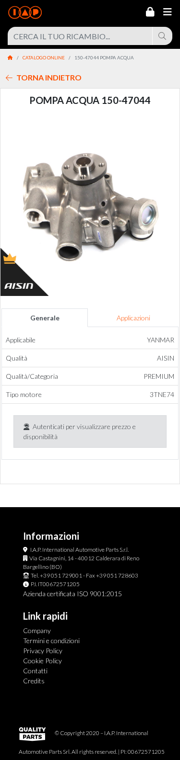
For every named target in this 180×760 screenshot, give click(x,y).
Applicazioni (133, 318)
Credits (34, 681)
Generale (45, 318)
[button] (13, 206)
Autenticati (48, 426)
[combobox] (80, 36)
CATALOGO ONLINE (44, 57)
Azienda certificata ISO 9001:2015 (72, 594)
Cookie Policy (42, 661)
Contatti (35, 671)
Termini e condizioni (51, 640)
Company (37, 630)
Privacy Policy (42, 651)
